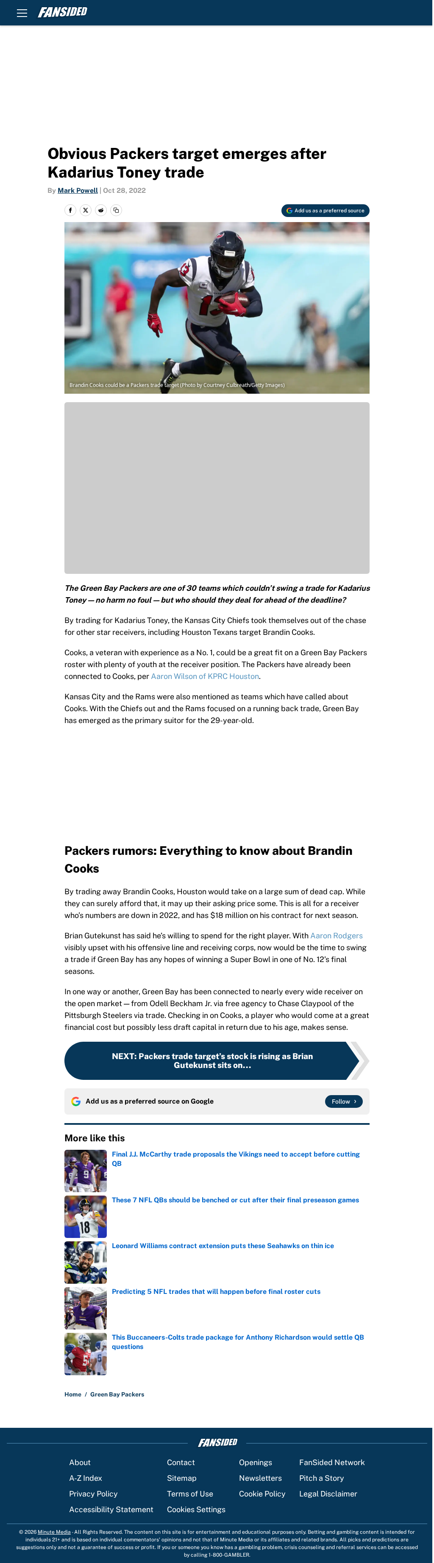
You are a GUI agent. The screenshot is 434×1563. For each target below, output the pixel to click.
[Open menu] (22, 13)
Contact (181, 1462)
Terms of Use (190, 1493)
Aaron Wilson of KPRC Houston (205, 676)
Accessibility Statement (111, 1509)
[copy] (116, 210)
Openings (255, 1462)
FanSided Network (332, 1462)
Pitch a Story (321, 1478)
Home (72, 1394)
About (80, 1462)
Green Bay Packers (117, 1394)
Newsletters (260, 1478)
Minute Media (54, 1532)
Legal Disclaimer (328, 1493)
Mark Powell (78, 190)
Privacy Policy (93, 1493)
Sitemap (182, 1478)
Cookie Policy (262, 1493)
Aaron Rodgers (336, 935)
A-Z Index (85, 1478)
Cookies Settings (196, 1509)
